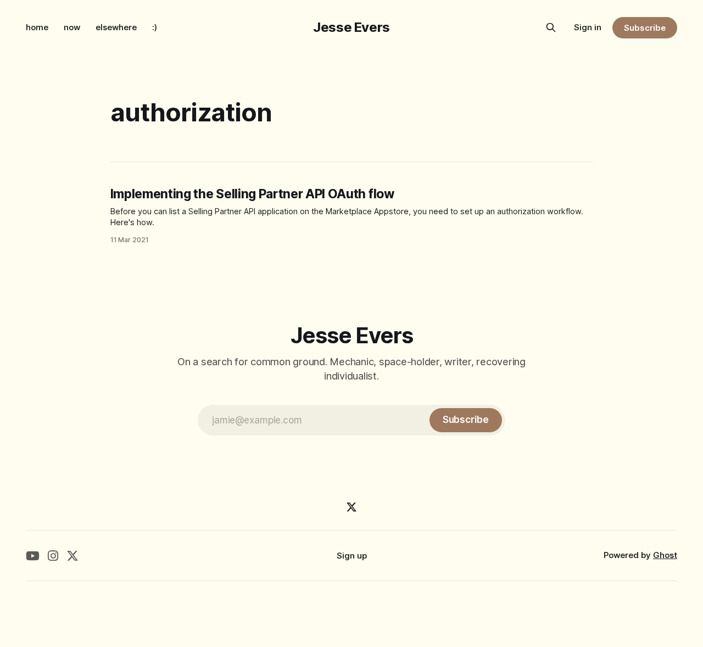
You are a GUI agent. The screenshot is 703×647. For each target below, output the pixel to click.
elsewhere (116, 27)
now (72, 27)
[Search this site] (551, 27)
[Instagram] (53, 555)
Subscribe (644, 28)
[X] (351, 506)
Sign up (352, 555)
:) (154, 27)
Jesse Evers (351, 27)
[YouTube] (33, 555)
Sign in (587, 27)
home (37, 27)
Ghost (665, 555)
